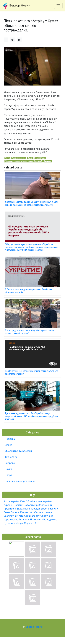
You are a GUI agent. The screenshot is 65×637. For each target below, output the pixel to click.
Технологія (11, 456)
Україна (15, 501)
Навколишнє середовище (20, 481)
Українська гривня (41, 512)
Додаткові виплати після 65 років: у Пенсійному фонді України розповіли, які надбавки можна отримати (31, 203)
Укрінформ (17, 523)
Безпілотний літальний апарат (21, 515)
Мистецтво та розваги (18, 450)
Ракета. (24, 512)
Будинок (47, 161)
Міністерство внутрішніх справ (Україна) (23, 161)
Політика (10, 438)
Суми (30, 158)
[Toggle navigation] (58, 6)
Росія (6, 501)
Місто (7, 158)
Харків (28, 523)
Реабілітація (40, 158)
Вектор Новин (19, 5)
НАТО (36, 523)
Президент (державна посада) (21, 508)
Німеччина (36, 519)
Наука (8, 468)
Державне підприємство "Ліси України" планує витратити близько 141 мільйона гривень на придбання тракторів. (31, 416)
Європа (15, 512)
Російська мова (18, 158)
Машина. (24, 519)
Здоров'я (10, 462)
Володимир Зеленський (38, 504)
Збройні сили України (39, 501)
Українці (8, 504)
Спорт (8, 475)
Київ (22, 501)
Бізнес (8, 444)
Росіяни (18, 504)
